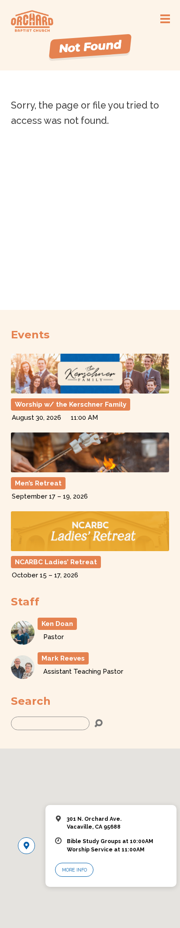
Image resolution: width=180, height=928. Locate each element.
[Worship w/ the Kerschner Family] (90, 389)
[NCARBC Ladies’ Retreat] (90, 547)
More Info (74, 869)
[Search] (98, 723)
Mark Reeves (63, 658)
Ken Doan (57, 624)
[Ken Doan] (23, 640)
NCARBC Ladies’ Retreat (56, 562)
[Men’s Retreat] (90, 468)
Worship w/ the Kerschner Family (70, 404)
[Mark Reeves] (23, 674)
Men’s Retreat (38, 483)
